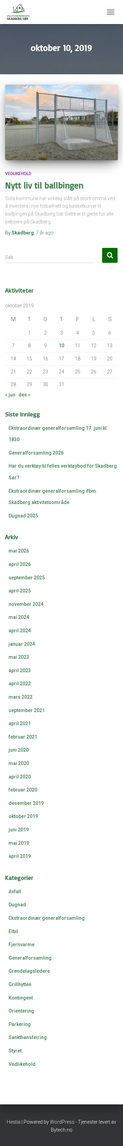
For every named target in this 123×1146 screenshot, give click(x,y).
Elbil (13, 931)
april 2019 (20, 856)
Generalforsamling (30, 958)
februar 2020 (23, 790)
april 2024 (20, 630)
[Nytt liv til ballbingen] (61, 122)
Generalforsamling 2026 (36, 453)
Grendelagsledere (29, 971)
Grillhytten (20, 984)
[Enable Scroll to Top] (109, 1132)
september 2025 (27, 577)
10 (61, 345)
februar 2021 (23, 737)
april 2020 (20, 776)
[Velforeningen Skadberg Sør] (20, 12)
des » (24, 394)
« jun (10, 394)
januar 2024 (22, 644)
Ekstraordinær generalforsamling (47, 918)
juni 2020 (19, 750)
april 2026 (20, 564)
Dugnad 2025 (23, 516)
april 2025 (20, 590)
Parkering (20, 1024)
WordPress (62, 1122)
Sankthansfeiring (28, 1037)
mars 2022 (20, 697)
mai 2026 (19, 551)
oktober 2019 (23, 816)
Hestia (13, 1122)
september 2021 (27, 710)
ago (45, 233)
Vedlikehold (18, 173)
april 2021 (20, 723)
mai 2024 (19, 617)
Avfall (15, 891)
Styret (15, 1051)
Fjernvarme (22, 944)
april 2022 (20, 683)
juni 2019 (19, 829)
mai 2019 (19, 843)
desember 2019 (26, 803)
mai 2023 (19, 657)
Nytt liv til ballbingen (44, 185)
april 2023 (20, 670)
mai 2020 (19, 763)
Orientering (21, 1011)
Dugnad (17, 904)
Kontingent (21, 998)
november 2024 (26, 604)
